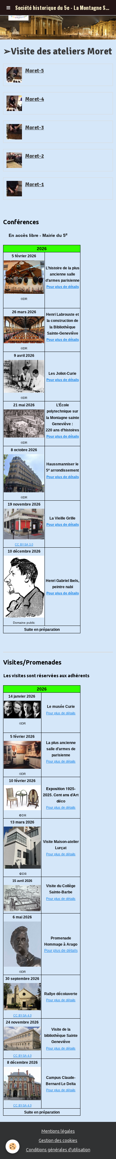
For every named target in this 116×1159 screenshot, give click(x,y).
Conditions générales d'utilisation (58, 1149)
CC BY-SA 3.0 (24, 544)
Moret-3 (34, 127)
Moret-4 (34, 99)
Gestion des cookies (58, 1140)
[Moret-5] (14, 75)
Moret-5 (34, 70)
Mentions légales (58, 1131)
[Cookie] (12, 1146)
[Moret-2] (14, 160)
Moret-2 (34, 156)
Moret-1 (34, 184)
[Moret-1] (14, 188)
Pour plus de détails (62, 287)
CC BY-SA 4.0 (22, 1015)
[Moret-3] (14, 131)
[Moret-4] (14, 103)
